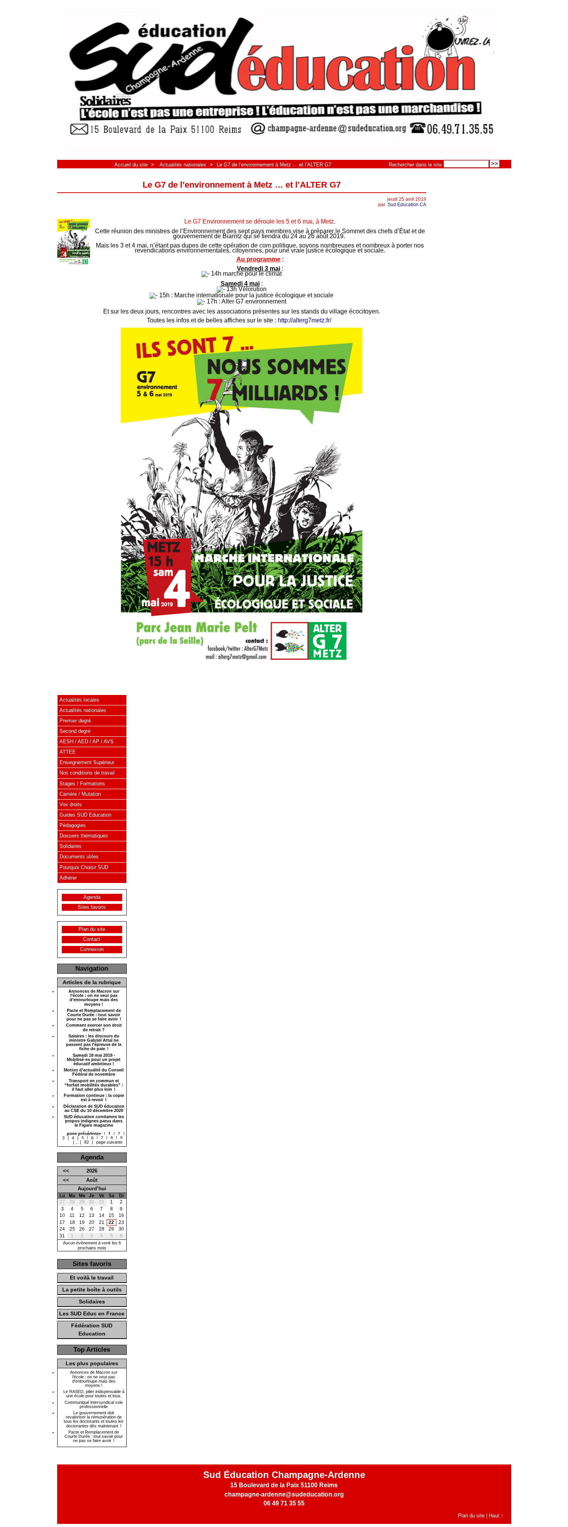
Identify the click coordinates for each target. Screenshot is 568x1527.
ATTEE (68, 752)
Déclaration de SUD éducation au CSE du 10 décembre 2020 (93, 1108)
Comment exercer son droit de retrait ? (94, 1027)
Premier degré (75, 721)
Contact (91, 939)
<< (66, 1171)
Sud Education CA (407, 204)
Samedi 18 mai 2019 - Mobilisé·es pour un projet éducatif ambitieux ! (94, 1059)
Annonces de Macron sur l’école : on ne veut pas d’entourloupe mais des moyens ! (93, 998)
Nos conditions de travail (87, 773)
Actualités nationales (183, 165)
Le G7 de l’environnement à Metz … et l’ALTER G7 (274, 165)
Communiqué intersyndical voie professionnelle (94, 1404)
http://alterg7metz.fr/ (304, 320)
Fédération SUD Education (91, 1329)
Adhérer (68, 878)
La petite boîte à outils (92, 1289)
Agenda (91, 897)
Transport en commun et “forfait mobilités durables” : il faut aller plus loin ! (94, 1085)
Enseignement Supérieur (87, 762)
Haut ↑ (496, 1516)
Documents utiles (79, 856)
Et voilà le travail (92, 1277)
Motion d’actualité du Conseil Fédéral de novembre (94, 1072)
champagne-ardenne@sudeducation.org (284, 1494)
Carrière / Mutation (80, 794)
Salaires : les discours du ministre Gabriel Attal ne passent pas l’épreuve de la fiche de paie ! (93, 1042)
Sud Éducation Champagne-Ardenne (284, 1474)
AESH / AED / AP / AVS (87, 741)
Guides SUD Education (85, 815)
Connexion (92, 949)
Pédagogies (73, 825)
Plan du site (91, 929)
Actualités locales (79, 700)
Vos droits (71, 804)
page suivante (109, 1142)
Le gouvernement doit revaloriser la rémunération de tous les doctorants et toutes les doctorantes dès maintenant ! (94, 1419)
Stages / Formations (82, 783)
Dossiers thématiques (84, 836)
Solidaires (71, 846)
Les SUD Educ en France (91, 1313)
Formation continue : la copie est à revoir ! (94, 1097)
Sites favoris (92, 907)
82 (86, 1142)
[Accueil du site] (281, 83)
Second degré (75, 731)
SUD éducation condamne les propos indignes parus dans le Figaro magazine (94, 1121)
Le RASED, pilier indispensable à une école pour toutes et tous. (93, 1394)
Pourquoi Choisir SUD (84, 867)
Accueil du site (131, 165)
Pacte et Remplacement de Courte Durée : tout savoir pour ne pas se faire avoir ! (93, 1014)
